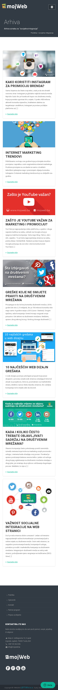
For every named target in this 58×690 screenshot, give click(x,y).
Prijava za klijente (14, 615)
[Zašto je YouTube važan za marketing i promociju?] (29, 202)
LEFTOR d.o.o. (27, 687)
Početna (34, 33)
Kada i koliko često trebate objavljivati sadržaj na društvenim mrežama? (26, 437)
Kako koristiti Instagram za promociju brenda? (28, 84)
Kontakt (11, 605)
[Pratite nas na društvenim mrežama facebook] (8, 668)
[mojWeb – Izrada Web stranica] (14, 6)
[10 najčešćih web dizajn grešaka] (29, 347)
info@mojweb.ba (14, 647)
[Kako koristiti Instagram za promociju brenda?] (29, 64)
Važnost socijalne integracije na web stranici (22, 527)
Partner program (14, 610)
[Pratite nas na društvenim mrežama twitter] (18, 668)
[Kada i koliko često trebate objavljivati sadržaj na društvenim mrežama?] (29, 414)
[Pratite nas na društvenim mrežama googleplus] (13, 668)
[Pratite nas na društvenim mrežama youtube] (23, 668)
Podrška (11, 595)
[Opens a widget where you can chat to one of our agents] (47, 685)
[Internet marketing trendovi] (29, 134)
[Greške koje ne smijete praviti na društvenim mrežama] (29, 273)
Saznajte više (12, 114)
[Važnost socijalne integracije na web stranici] (29, 498)
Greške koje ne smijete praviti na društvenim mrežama (26, 296)
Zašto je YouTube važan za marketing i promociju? (29, 222)
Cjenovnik (11, 600)
